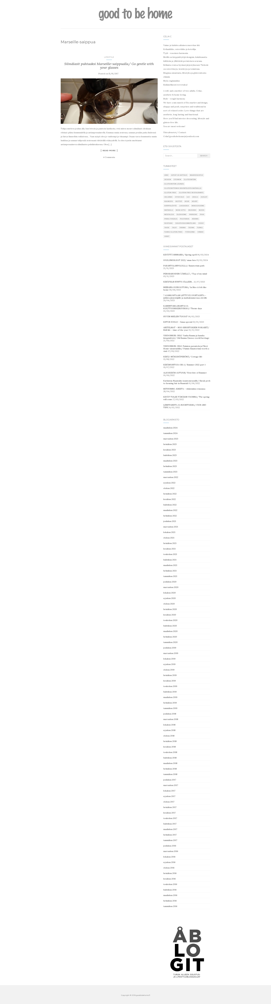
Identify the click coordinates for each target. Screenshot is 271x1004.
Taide (166, 227)
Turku (200, 227)
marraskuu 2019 (170, 653)
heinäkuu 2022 (170, 493)
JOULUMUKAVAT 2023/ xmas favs (179, 260)
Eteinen (177, 179)
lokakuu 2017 (169, 790)
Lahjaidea (184, 206)
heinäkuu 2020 (170, 609)
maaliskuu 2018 (170, 763)
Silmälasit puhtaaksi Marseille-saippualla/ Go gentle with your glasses (109, 66)
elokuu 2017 (168, 801)
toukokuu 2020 (170, 620)
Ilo (188, 197)
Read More (109, 150)
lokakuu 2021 (169, 532)
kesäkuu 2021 (169, 548)
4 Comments (109, 157)
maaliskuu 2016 (170, 895)
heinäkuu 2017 (169, 807)
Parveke (193, 214)
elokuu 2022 (168, 488)
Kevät (194, 201)
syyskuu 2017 (169, 796)
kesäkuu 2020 (169, 614)
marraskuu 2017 (170, 785)
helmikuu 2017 (170, 834)
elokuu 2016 (168, 867)
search (203, 156)
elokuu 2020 (169, 603)
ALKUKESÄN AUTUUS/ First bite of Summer (185, 372)
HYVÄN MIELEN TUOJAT (175, 316)
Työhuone (190, 232)
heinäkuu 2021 (169, 543)
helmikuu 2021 (170, 570)
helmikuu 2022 (170, 515)
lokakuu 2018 (169, 724)
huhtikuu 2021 (169, 559)
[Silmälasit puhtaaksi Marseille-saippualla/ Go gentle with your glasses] (109, 101)
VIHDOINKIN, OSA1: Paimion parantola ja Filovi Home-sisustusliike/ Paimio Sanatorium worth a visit (186, 348)
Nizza (201, 210)
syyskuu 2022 (169, 482)
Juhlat (204, 197)
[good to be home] (135, 14)
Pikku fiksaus (170, 219)
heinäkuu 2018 (170, 741)
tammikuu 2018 (170, 774)
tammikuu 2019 (170, 708)
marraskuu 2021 (170, 526)
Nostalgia (169, 214)
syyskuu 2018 (169, 730)
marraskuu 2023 (170, 438)
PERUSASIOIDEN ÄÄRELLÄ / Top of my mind (185, 273)
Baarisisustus (196, 175)
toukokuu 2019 (170, 686)
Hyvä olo (179, 197)
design (167, 179)
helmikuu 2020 (170, 636)
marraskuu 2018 (170, 719)
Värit (166, 236)
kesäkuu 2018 (169, 746)
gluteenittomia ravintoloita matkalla (182, 188)
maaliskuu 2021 (170, 565)
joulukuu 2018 (169, 713)
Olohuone (181, 214)
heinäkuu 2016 (170, 873)
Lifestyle (109, 57)
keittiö (179, 201)
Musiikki (192, 210)
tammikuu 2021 (170, 576)
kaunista (168, 201)
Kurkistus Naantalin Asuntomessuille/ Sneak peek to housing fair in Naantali (186, 382)
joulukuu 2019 (169, 647)
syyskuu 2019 (169, 664)
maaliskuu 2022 (170, 510)
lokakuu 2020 (169, 592)
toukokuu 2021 (170, 554)
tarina (183, 227)
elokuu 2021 (168, 537)
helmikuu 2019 (170, 702)
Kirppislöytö (170, 206)
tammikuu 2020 (170, 642)
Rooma (195, 219)
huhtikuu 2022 (170, 504)
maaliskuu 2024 (170, 427)
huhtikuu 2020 (170, 625)
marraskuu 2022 (170, 477)
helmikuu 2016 (170, 900)
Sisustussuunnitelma (185, 223)
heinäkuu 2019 (170, 675)
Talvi (174, 227)
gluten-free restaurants (191, 192)
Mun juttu (181, 210)
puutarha (184, 219)
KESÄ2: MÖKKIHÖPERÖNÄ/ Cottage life (182, 356)
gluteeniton (190, 179)
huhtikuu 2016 (170, 889)
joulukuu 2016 (169, 845)
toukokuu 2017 (170, 818)
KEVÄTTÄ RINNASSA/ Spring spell (180, 254)
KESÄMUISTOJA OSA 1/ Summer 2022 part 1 (184, 364)
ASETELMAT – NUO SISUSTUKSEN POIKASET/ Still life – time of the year (186, 328)
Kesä (187, 201)
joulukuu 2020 (169, 581)
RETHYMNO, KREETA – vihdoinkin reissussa (184, 389)
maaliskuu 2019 (170, 697)
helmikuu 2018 (170, 768)
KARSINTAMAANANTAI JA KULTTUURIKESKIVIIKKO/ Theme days (182, 307)
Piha (202, 214)
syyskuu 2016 (169, 862)
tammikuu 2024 (170, 433)
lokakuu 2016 (169, 856)
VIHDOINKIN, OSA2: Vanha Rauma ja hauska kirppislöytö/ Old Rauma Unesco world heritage (186, 336)
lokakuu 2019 (169, 658)
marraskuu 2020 (170, 587)
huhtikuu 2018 (170, 757)
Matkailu (168, 210)
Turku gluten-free (173, 232)
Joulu (195, 197)
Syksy (201, 223)
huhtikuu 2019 (170, 691)
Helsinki (168, 197)
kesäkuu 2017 (169, 812)
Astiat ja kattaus (179, 175)
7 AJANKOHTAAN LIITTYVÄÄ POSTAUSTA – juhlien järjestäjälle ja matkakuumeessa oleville (185, 296)
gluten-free (170, 192)
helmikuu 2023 (170, 466)
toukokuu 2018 (170, 752)
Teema (191, 227)
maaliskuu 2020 (170, 631)
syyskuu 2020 (169, 598)
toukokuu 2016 (170, 884)
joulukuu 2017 (169, 779)
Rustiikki (168, 223)
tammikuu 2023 (170, 471)
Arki (166, 175)
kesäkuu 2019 (169, 680)
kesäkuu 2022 (169, 499)
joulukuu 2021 (169, 521)
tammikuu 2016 (170, 906)
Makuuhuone (198, 206)
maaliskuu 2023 (170, 460)
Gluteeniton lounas (174, 184)
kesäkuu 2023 (169, 449)
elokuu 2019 (168, 669)
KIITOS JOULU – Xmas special (177, 322)
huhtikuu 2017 (169, 823)
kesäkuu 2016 (169, 878)
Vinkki (200, 232)
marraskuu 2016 (170, 851)
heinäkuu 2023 (170, 444)
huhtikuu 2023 (170, 455)
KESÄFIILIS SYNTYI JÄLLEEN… (178, 282)
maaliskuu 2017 (170, 829)
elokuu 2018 (168, 735)
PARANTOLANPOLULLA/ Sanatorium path (183, 265)
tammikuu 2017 (170, 840)
